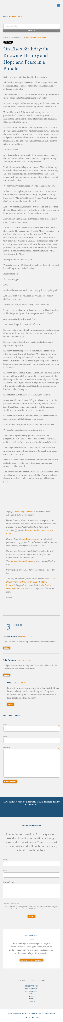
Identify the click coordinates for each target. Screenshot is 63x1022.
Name (5, 724)
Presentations (31, 986)
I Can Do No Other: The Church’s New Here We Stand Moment (30, 582)
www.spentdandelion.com (22, 561)
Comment (6, 747)
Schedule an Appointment (31, 960)
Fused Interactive (49, 1013)
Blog (31, 994)
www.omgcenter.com (24, 511)
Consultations (31, 988)
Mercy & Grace (35, 37)
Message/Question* (9, 882)
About (31, 996)
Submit (31, 916)
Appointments (31, 991)
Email (5, 736)
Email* (5, 871)
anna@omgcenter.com (30, 539)
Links (31, 999)
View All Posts (15, 16)
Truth (44, 37)
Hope (27, 37)
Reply (6, 648)
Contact (31, 1001)
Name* (5, 859)
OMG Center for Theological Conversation (21, 5)
